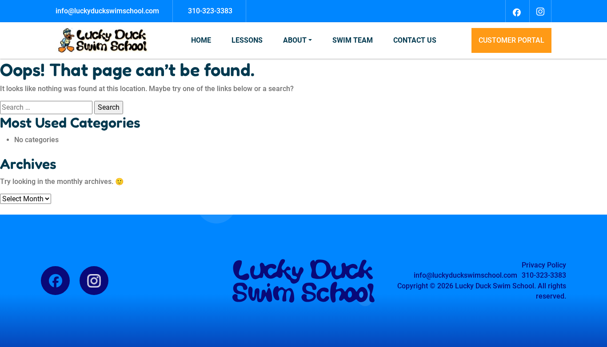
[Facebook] (516, 11)
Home (201, 40)
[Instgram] (540, 11)
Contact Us (414, 40)
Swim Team (352, 40)
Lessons (247, 40)
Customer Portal (511, 40)
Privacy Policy (544, 265)
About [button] (295, 40)
